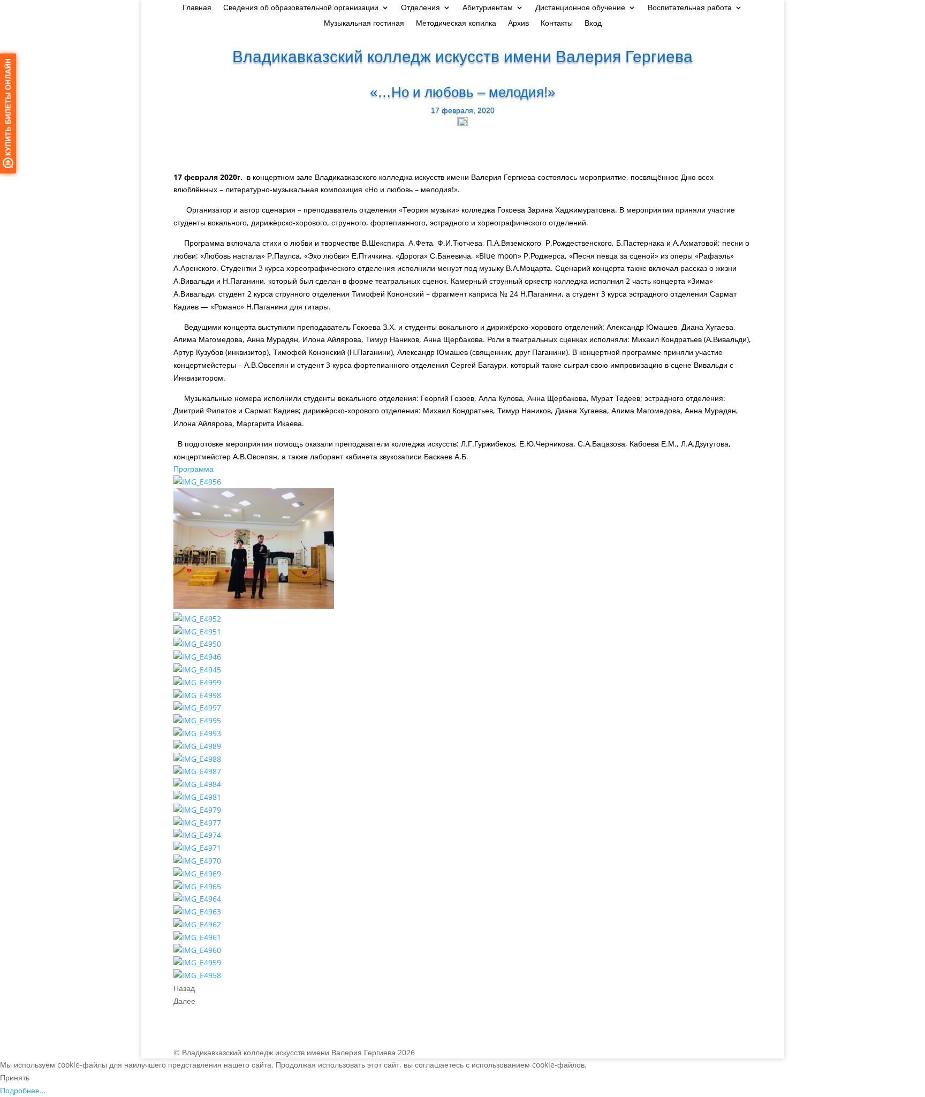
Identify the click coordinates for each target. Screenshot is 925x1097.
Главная (197, 8)
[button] (193, 469)
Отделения (420, 8)
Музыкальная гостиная (364, 23)
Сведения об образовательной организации (300, 8)
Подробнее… (23, 1090)
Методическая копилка (456, 23)
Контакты (557, 23)
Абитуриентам (487, 8)
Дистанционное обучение (580, 8)
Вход (593, 23)
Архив (518, 23)
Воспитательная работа (690, 8)
